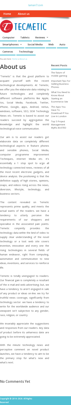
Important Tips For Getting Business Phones (60, 84)
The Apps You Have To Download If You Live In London (60, 111)
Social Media (35, 44)
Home (7, 14)
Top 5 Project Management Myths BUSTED (58, 124)
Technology (26, 51)
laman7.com (35, 5)
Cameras (7, 51)
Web (51, 44)
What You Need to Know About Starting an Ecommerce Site (60, 97)
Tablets (25, 37)
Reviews (40, 37)
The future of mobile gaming (59, 74)
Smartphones (10, 44)
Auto (62, 44)
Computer (8, 37)
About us (24, 14)
